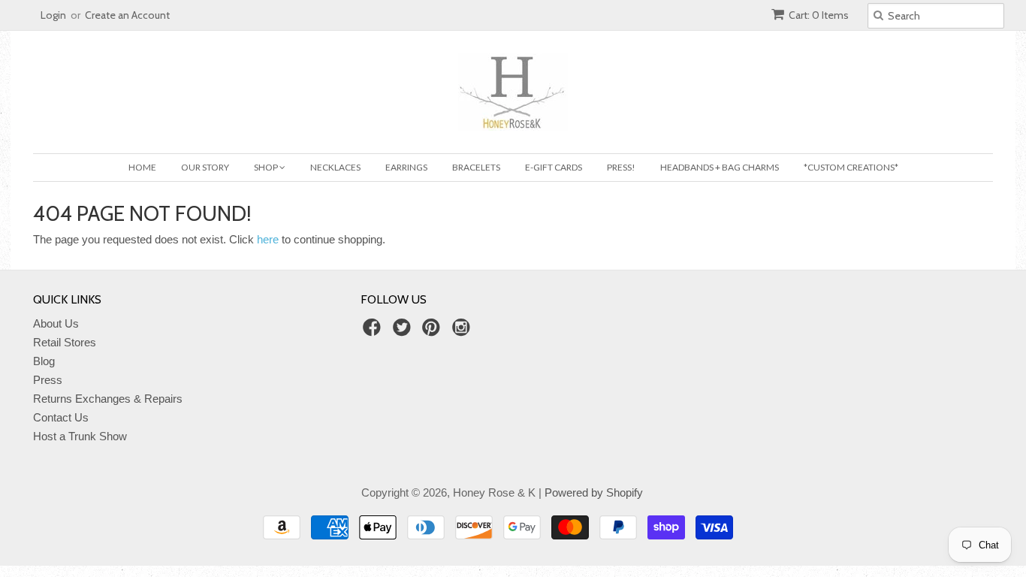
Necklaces (335, 167)
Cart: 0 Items (819, 15)
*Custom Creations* (851, 167)
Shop (266, 167)
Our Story (205, 167)
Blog (44, 361)
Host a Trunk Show (80, 436)
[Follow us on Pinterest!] (433, 332)
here (268, 239)
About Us (56, 323)
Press (47, 379)
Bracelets (476, 167)
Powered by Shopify (594, 492)
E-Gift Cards (553, 167)
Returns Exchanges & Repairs (108, 398)
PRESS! (621, 167)
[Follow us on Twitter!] (404, 332)
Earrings (406, 167)
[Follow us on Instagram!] (463, 332)
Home (142, 167)
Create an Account (127, 15)
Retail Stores (64, 342)
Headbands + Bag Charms (719, 167)
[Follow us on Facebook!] (374, 332)
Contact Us (61, 417)
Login (53, 15)
